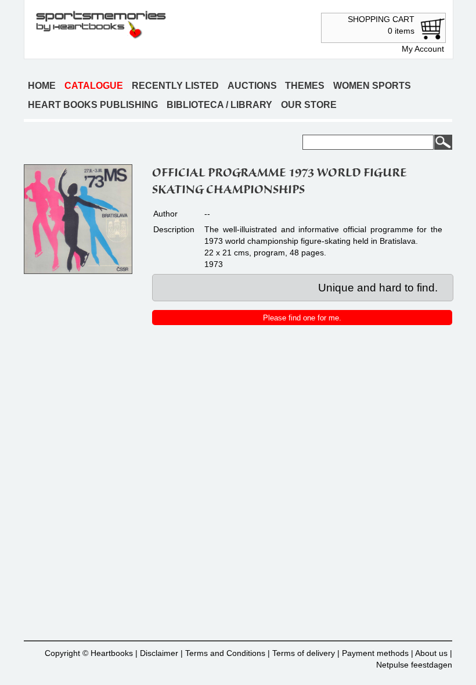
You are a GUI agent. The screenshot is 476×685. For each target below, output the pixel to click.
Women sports (372, 86)
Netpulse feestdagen (414, 664)
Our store (309, 105)
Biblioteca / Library (219, 105)
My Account (423, 48)
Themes (304, 86)
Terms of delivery (303, 653)
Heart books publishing (93, 105)
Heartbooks (112, 653)
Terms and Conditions (225, 653)
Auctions (252, 86)
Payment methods (375, 653)
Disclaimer (159, 653)
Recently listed (175, 86)
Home (42, 86)
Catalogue (93, 86)
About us (431, 653)
